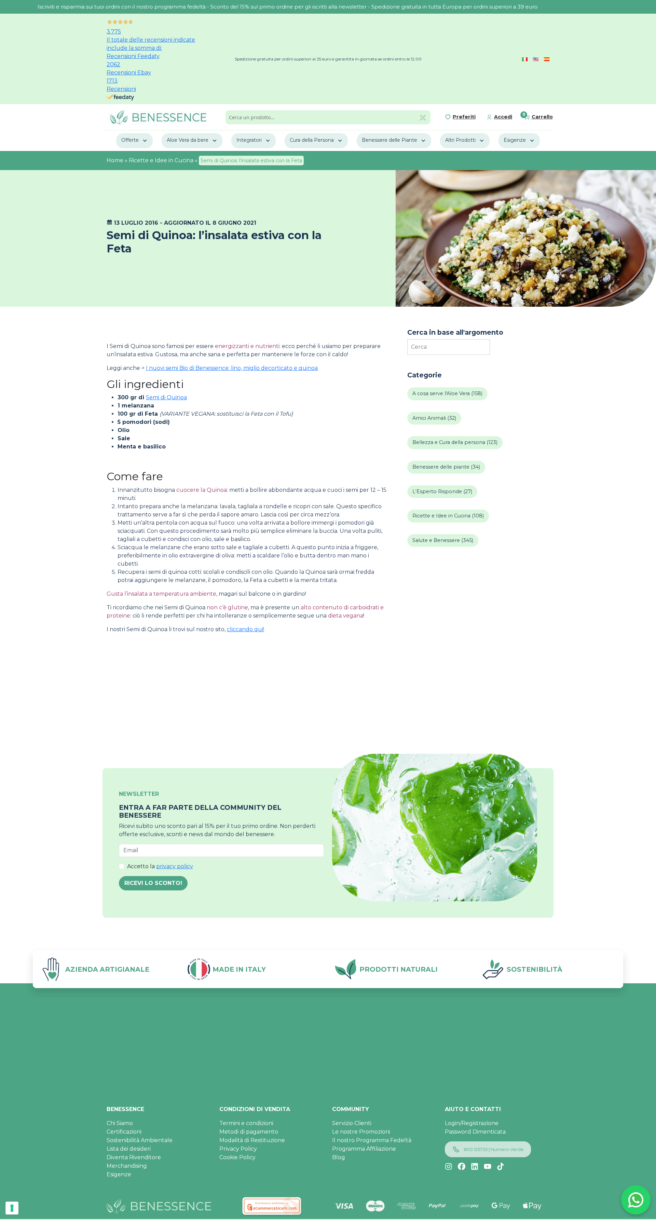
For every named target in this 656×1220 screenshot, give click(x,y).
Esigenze (515, 140)
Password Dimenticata (475, 1131)
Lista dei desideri (129, 1149)
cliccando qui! (245, 629)
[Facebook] (461, 1166)
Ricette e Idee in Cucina (161, 160)
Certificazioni (124, 1131)
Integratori (249, 140)
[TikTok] (500, 1166)
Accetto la (160, 866)
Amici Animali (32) (434, 418)
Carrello (542, 117)
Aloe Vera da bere (187, 140)
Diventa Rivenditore (134, 1157)
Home (115, 160)
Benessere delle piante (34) (446, 467)
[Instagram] (448, 1166)
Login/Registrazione (471, 1123)
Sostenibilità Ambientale (140, 1140)
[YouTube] (487, 1166)
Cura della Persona (312, 140)
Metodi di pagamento (248, 1131)
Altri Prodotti (460, 140)
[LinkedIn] (474, 1166)
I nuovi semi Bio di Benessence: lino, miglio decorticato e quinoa (232, 368)
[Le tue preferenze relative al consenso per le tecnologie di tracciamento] (11, 1208)
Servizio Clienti (351, 1123)
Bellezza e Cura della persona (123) (454, 442)
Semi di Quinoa (166, 397)
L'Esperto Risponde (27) (442, 491)
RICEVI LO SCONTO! (153, 883)
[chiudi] (422, 117)
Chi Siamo (120, 1123)
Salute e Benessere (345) (442, 540)
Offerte (130, 140)
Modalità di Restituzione (252, 1140)
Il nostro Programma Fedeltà (371, 1140)
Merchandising (127, 1166)
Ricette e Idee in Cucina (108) (448, 516)
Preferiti (464, 117)
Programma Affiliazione (364, 1149)
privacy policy (174, 866)
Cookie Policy (237, 1157)
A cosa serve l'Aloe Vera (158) (447, 393)
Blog (338, 1157)
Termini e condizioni (246, 1123)
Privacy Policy (238, 1149)
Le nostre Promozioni (361, 1131)
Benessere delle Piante (389, 140)
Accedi (503, 117)
